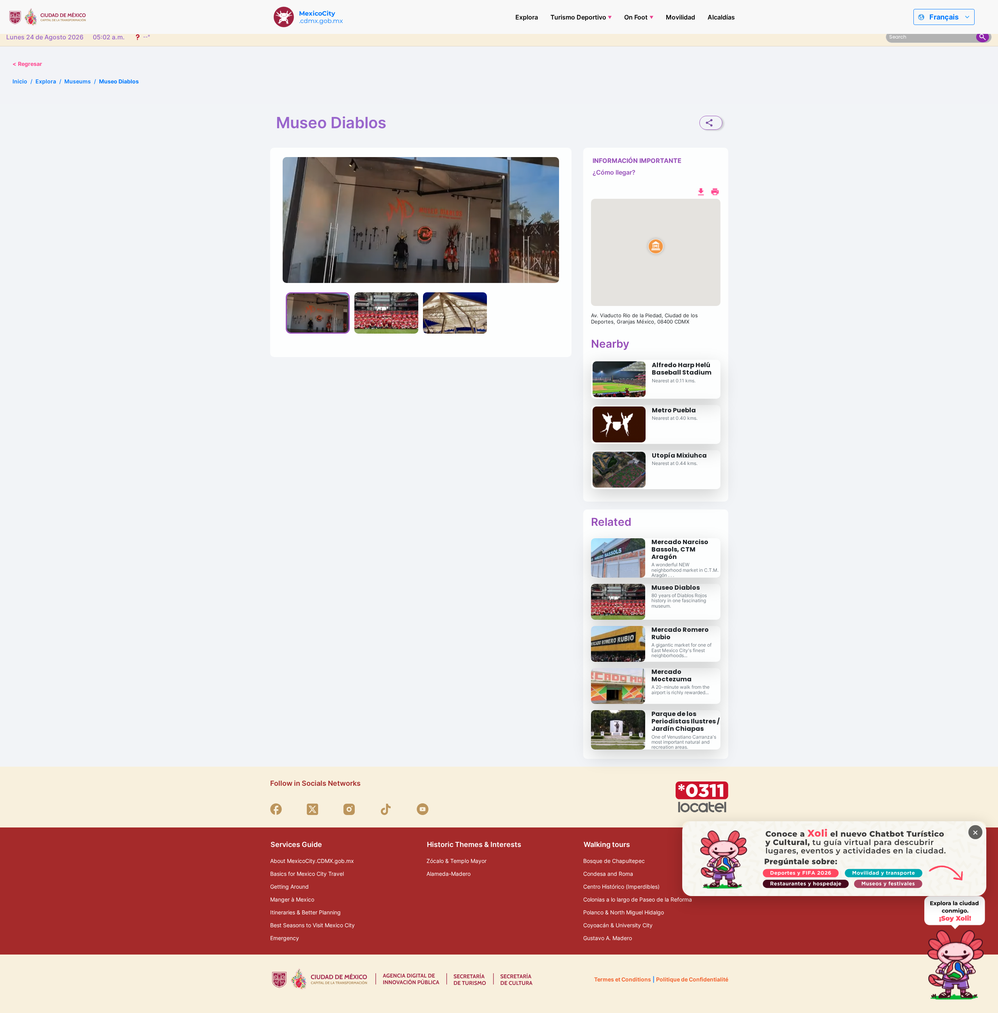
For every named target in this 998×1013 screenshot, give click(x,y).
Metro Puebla (674, 410)
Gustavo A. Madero (607, 938)
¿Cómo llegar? (614, 172)
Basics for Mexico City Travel (307, 873)
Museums (77, 81)
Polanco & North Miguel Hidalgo (623, 912)
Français (944, 17)
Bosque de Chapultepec (614, 860)
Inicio (19, 81)
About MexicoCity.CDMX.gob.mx (312, 860)
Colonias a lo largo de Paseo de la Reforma (637, 899)
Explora (526, 17)
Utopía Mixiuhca (679, 455)
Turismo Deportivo (578, 17)
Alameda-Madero (448, 873)
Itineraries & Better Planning (305, 912)
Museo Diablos (675, 587)
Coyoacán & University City (618, 925)
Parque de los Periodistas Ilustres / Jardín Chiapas (685, 721)
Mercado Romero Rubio (680, 633)
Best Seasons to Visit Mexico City (312, 925)
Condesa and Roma (608, 873)
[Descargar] (701, 191)
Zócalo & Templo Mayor (456, 860)
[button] (655, 252)
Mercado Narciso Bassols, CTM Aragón (679, 549)
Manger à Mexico (292, 899)
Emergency (284, 938)
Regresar (27, 63)
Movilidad (680, 17)
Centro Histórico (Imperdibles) (621, 886)
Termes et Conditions (622, 979)
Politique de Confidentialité (692, 979)
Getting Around (289, 886)
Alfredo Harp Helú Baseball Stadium (681, 369)
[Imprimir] (715, 191)
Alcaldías (721, 17)
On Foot (636, 17)
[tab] (318, 313)
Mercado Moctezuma (671, 675)
